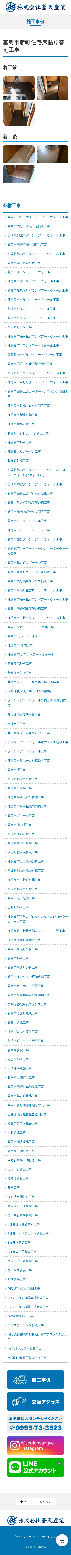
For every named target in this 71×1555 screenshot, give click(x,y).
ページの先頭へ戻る (37, 1502)
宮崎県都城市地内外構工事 (26, 870)
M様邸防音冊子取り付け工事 (27, 1358)
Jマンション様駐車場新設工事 (28, 1298)
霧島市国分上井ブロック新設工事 (30, 493)
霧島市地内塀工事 (20, 825)
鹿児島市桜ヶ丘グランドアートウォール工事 (38, 336)
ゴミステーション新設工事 (26, 1325)
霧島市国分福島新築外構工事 (27, 608)
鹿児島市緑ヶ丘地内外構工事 (27, 806)
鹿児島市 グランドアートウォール (31, 654)
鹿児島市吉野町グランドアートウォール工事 (38, 382)
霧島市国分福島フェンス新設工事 (30, 581)
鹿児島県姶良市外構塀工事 (26, 797)
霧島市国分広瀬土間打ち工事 (27, 244)
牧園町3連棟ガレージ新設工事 (28, 433)
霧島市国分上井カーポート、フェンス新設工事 (38, 393)
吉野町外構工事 (18, 907)
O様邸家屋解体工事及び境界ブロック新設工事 (37, 1336)
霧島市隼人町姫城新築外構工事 (29, 502)
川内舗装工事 (17, 1279)
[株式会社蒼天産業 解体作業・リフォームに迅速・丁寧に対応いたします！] (35, 7)
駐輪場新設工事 (18, 1178)
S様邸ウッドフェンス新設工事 (28, 1233)
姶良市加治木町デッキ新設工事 (29, 512)
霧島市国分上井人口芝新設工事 (29, 226)
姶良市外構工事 (18, 1059)
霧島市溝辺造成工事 (21, 1142)
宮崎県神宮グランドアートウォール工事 (35, 484)
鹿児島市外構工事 (20, 442)
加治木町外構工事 (20, 327)
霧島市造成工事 (18, 1022)
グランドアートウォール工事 (27, 751)
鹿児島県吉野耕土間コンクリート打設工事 (36, 931)
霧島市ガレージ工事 (21, 815)
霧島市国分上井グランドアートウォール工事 (38, 217)
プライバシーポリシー (26, 1536)
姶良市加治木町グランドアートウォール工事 (38, 290)
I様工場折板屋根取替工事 (25, 1349)
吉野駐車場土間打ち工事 (24, 1160)
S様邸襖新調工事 (19, 1242)
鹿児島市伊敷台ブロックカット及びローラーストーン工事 (38, 919)
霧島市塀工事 (17, 770)
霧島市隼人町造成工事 (23, 1096)
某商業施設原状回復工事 (24, 715)
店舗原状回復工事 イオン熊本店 (29, 691)
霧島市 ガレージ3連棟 (23, 636)
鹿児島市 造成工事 (20, 645)
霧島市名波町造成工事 (23, 1013)
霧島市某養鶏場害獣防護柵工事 (29, 995)
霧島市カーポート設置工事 (26, 986)
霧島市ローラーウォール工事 (27, 521)
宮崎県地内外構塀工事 (23, 843)
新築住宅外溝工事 (20, 673)
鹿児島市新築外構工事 (23, 415)
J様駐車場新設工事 (21, 1316)
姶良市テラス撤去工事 (23, 1123)
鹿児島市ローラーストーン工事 (29, 530)
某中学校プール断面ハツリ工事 (29, 733)
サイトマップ (50, 1536)
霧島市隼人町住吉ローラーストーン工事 (35, 590)
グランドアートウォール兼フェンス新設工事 (38, 742)
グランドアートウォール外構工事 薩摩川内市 (37, 702)
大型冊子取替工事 (20, 1068)
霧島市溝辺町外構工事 (23, 967)
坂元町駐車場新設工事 (23, 852)
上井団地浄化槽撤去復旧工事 (27, 1114)
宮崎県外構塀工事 (20, 788)
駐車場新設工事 (18, 1050)
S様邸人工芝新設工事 (22, 1252)
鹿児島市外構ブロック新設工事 (29, 405)
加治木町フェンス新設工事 (26, 1041)
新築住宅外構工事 (20, 663)
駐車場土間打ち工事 (21, 1151)
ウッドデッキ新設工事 (23, 1261)
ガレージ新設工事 (20, 1169)
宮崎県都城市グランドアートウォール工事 (36, 235)
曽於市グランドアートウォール (29, 272)
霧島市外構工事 (18, 958)
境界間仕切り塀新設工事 (24, 940)
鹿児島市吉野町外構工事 (24, 880)
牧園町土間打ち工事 (21, 1077)
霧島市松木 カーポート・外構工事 (31, 627)
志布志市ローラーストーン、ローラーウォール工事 (38, 550)
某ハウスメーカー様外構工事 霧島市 (33, 682)
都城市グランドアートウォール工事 (32, 309)
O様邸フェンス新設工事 (24, 1288)
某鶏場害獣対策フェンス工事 (27, 1004)
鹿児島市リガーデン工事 (24, 451)
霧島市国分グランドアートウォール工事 (35, 539)
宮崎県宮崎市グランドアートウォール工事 (36, 373)
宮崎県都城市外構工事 (23, 779)
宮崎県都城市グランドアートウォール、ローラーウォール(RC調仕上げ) (38, 472)
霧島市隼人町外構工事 (23, 949)
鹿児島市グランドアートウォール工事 (33, 281)
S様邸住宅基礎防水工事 (24, 1224)
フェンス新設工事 (20, 1270)
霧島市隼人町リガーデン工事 (27, 563)
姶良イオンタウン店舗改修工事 (29, 976)
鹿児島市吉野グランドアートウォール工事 (36, 618)
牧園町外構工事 (18, 461)
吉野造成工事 (17, 1132)
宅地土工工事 (17, 724)
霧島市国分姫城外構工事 (24, 263)
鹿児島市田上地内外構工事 (26, 861)
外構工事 (12, 205)
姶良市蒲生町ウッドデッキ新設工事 (32, 572)
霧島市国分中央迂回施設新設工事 (30, 364)
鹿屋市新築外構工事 (21, 424)
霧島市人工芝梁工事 (21, 898)
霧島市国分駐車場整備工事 (26, 1086)
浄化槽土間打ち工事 (21, 1197)
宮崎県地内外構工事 (21, 834)
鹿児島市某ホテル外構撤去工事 (29, 760)
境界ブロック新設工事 (23, 1031)
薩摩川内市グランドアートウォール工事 (35, 354)
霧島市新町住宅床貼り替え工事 (29, 1105)
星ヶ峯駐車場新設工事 (23, 1215)
